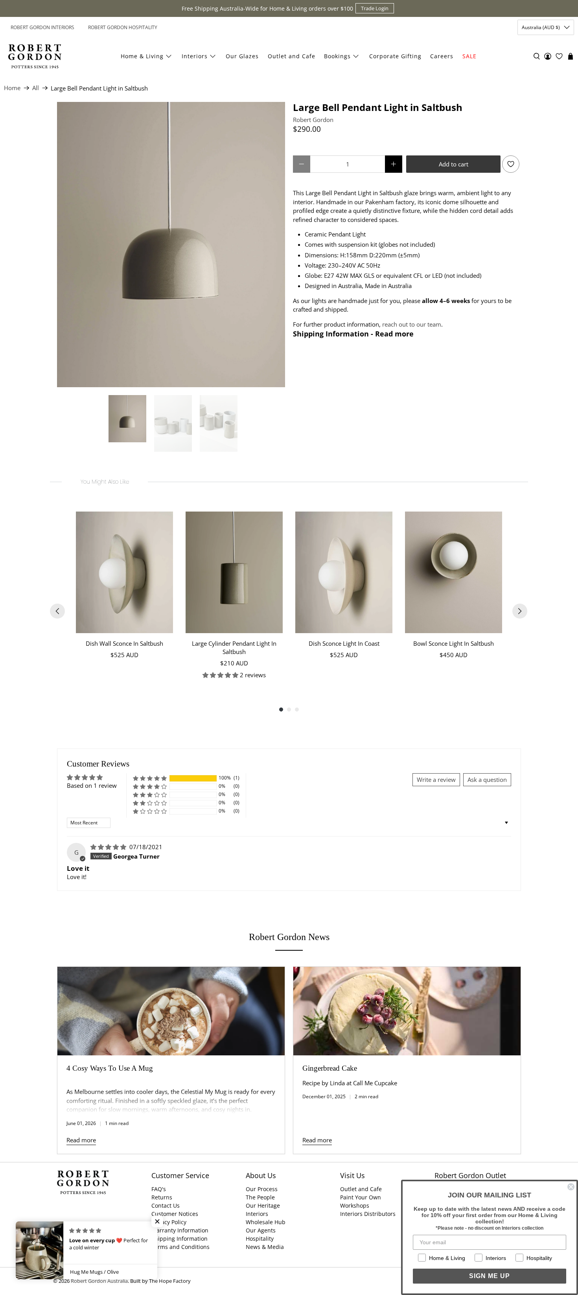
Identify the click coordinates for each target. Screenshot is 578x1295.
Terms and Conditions (180, 1247)
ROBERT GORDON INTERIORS (42, 27)
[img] (109, 847)
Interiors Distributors (368, 1213)
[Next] (519, 611)
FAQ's (158, 1189)
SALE (469, 56)
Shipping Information (179, 1238)
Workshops (354, 1205)
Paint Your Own (360, 1197)
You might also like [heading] (105, 482)
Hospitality (260, 1238)
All (35, 88)
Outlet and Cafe (291, 56)
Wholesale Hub (265, 1222)
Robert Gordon (313, 120)
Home (12, 88)
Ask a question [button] (487, 779)
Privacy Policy (168, 1222)
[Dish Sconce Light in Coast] (343, 572)
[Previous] (57, 611)
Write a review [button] (436, 779)
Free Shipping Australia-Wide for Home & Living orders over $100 (267, 8)
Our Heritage (263, 1205)
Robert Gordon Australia (99, 1281)
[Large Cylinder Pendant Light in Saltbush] (234, 572)
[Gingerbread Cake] (407, 1011)
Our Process (262, 1189)
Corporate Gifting (395, 56)
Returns (161, 1197)
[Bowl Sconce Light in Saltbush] (453, 572)
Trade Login (374, 8)
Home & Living (142, 56)
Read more (81, 1140)
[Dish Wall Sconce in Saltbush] (124, 572)
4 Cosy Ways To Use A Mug (109, 1068)
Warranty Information (179, 1230)
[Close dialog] (571, 1187)
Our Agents (261, 1230)
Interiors (195, 56)
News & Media (265, 1247)
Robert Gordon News (289, 937)
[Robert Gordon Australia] (34, 56)
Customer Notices (174, 1213)
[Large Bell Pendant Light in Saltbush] (171, 244)
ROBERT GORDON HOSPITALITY (122, 27)
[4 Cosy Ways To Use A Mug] (171, 1011)
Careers (441, 56)
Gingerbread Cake (329, 1068)
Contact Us (165, 1205)
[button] (150, 778)
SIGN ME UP (489, 1276)
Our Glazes (242, 56)
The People (260, 1197)
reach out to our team (411, 324)
